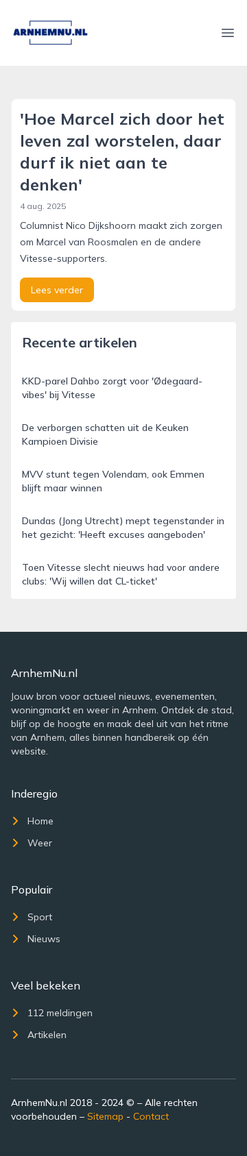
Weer (39, 843)
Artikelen (47, 1035)
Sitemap (105, 1116)
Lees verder (57, 290)
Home (40, 821)
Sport (39, 917)
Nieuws (43, 939)
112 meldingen (60, 1013)
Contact (151, 1116)
